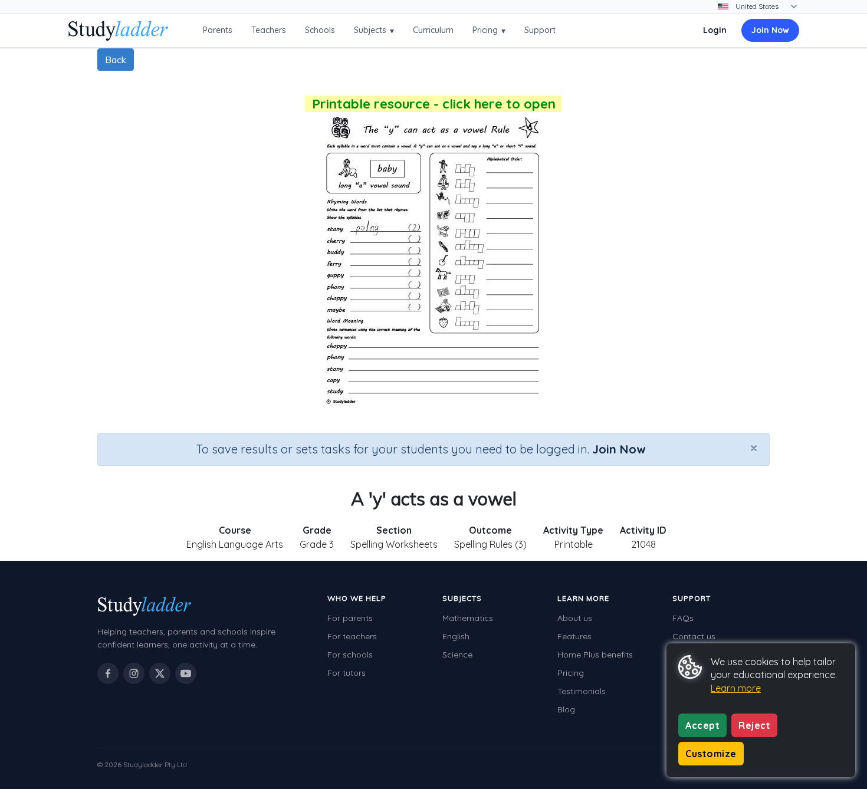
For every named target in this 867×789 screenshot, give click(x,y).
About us (574, 618)
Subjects (374, 30)
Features (574, 636)
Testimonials (581, 691)
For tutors (346, 673)
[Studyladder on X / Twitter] (159, 673)
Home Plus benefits (595, 654)
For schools (350, 654)
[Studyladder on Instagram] (133, 673)
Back (115, 59)
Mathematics (467, 618)
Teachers (268, 30)
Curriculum (433, 30)
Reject (754, 725)
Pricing (488, 30)
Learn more (736, 688)
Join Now (770, 30)
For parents (350, 618)
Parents (217, 30)
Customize (711, 754)
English (455, 636)
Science (457, 654)
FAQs (683, 618)
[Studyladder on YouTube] (185, 673)
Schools (320, 30)
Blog (566, 709)
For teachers (352, 636)
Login (715, 30)
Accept (702, 725)
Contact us (693, 636)
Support (540, 30)
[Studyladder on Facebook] (108, 673)
